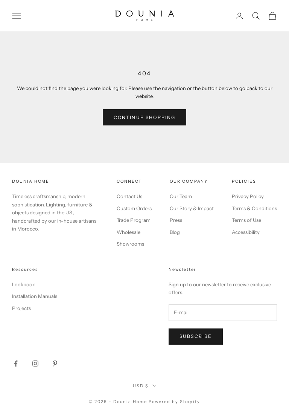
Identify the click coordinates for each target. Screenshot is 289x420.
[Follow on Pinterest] (55, 363)
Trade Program (134, 220)
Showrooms (130, 244)
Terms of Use (246, 220)
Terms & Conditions (254, 208)
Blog (175, 232)
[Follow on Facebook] (16, 363)
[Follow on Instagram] (35, 363)
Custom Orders (134, 208)
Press (176, 220)
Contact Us (129, 196)
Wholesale (128, 232)
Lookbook (23, 284)
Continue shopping (145, 117)
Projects (21, 308)
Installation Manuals (34, 296)
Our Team (181, 196)
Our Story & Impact (192, 208)
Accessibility (246, 232)
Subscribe (195, 336)
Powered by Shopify (174, 401)
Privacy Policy (248, 196)
